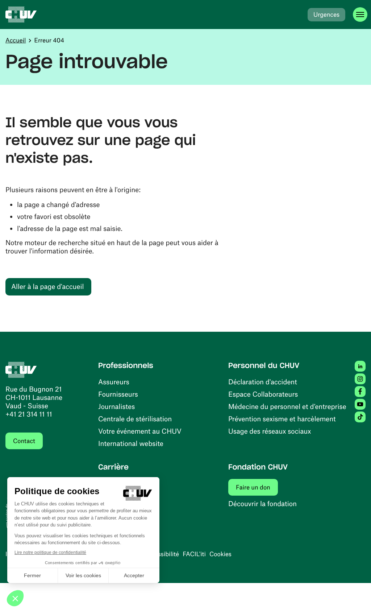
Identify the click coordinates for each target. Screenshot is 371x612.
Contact (24, 440)
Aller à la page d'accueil (47, 286)
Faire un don (257, 487)
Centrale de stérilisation (135, 418)
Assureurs (113, 381)
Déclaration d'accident (262, 381)
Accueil (15, 40)
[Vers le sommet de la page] (355, 596)
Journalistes (116, 406)
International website (130, 443)
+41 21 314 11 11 (28, 414)
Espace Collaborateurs (263, 394)
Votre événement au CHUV (140, 431)
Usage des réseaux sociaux (269, 431)
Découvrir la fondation (262, 503)
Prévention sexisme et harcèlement (282, 418)
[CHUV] (21, 14)
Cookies (220, 554)
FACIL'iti (194, 554)
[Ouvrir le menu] (360, 14)
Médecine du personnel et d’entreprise (287, 406)
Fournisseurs (118, 394)
